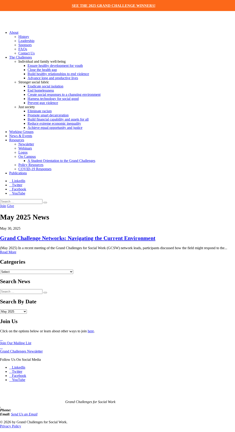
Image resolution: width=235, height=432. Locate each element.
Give (10, 206)
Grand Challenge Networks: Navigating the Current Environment (77, 238)
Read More (8, 252)
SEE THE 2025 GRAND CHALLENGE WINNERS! (113, 6)
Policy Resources (30, 165)
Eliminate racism (40, 111)
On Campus (27, 156)
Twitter (17, 185)
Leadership (26, 41)
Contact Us (26, 53)
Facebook (19, 189)
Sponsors (25, 45)
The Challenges (20, 57)
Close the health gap (42, 70)
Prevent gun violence (43, 103)
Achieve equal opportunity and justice (55, 128)
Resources (16, 140)
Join (3, 206)
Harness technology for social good (53, 99)
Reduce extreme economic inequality (54, 123)
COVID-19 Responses (34, 169)
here (91, 331)
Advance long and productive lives (53, 78)
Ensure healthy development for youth (55, 66)
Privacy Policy (10, 426)
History (23, 37)
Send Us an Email (24, 414)
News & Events (20, 136)
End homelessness (41, 90)
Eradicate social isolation (45, 86)
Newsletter (26, 144)
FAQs (22, 49)
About (13, 32)
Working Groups (21, 132)
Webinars (25, 148)
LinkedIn (18, 181)
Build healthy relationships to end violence (58, 74)
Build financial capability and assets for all (58, 119)
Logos (23, 152)
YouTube (18, 193)
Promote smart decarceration (48, 115)
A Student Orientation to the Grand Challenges (61, 161)
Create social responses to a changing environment (64, 94)
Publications (18, 173)
